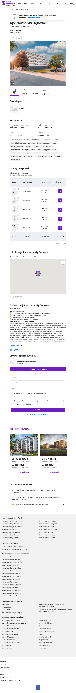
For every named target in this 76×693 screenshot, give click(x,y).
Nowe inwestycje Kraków (10, 524)
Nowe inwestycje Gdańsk (10, 538)
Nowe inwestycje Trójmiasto (12, 527)
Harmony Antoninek (45, 643)
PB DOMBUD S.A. (7, 607)
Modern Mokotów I (45, 620)
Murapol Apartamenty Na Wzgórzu (14, 623)
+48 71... (39, 369)
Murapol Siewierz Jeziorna (11, 620)
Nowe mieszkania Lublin (10, 582)
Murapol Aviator (7, 631)
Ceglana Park (43, 640)
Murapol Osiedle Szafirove (11, 643)
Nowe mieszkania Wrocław (11, 568)
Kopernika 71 (43, 634)
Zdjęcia (15, 350)
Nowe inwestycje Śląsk (46, 532)
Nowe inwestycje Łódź (9, 529)
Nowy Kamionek (44, 626)
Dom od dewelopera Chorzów (12, 547)
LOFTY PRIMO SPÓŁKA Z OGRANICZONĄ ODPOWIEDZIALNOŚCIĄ (51, 605)
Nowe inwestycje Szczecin (48, 521)
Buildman (22, 108)
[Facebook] (38, 687)
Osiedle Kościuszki (45, 637)
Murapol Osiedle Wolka (10, 634)
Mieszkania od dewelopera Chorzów (14, 549)
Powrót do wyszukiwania (19, 9)
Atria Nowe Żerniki (45, 629)
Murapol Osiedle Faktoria (10, 629)
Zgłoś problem (60, 243)
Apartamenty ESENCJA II (47, 631)
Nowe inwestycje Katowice (48, 529)
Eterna (41, 651)
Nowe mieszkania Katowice (11, 585)
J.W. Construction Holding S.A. (12, 613)
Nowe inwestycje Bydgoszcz (48, 524)
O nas (2, 674)
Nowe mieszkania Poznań (11, 571)
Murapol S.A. (6, 610)
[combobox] (15, 388)
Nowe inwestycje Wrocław (11, 532)
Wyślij (39, 410)
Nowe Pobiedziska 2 (45, 623)
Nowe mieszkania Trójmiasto (12, 562)
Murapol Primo (7, 651)
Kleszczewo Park (44, 645)
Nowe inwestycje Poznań (10, 535)
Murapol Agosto (7, 645)
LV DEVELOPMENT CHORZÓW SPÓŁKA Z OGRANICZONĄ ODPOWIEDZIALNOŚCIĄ (56, 610)
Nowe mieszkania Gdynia (11, 596)
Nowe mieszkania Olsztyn (11, 590)
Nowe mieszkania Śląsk (10, 588)
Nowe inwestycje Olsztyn (47, 535)
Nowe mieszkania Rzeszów (11, 593)
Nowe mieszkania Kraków (11, 560)
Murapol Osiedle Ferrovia (10, 626)
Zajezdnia (42, 648)
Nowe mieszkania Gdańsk (11, 574)
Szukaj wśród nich (33, 18)
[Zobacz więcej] (38, 650)
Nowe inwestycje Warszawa (12, 521)
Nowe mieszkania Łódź (10, 565)
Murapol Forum (7, 648)
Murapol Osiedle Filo (9, 640)
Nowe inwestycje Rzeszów (48, 538)
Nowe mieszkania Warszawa (12, 557)
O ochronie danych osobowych (38, 414)
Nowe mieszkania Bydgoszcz (12, 579)
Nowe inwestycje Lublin (47, 527)
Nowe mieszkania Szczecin (11, 576)
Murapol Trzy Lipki (8, 637)
